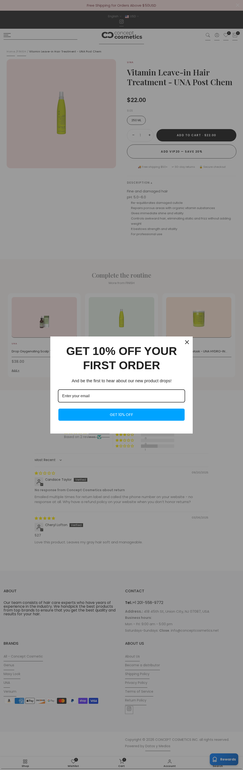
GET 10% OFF (121, 414)
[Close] (187, 342)
